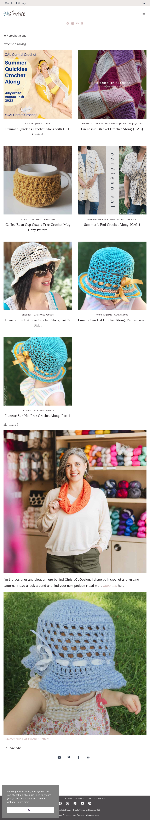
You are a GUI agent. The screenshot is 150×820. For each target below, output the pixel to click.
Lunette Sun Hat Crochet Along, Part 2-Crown (112, 320)
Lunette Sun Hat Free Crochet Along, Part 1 (37, 416)
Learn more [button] (23, 802)
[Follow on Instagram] (88, 757)
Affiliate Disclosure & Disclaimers (64, 799)
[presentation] (38, 84)
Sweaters (132, 219)
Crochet (30, 124)
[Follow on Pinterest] (68, 757)
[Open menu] (143, 13)
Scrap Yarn (49, 219)
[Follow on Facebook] (78, 757)
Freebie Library (15, 3)
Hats (35, 315)
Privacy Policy (97, 799)
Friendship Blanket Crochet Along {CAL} (112, 129)
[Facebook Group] (90, 803)
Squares (138, 124)
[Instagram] (72, 23)
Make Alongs (43, 124)
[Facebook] (67, 23)
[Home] (5, 35)
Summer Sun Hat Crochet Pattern (27, 739)
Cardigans (93, 219)
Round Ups (126, 124)
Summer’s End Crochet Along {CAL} (112, 224)
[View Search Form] (143, 3)
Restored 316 (94, 810)
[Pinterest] (82, 23)
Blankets (87, 124)
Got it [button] (31, 810)
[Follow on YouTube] (59, 757)
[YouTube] (77, 23)
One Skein (36, 219)
